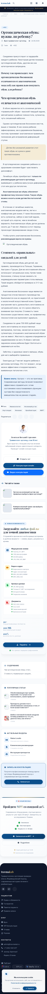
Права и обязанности (12, 900)
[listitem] (3, 889)
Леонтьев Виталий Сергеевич (23, 437)
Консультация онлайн (25, 465)
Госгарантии (8, 904)
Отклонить (16, 988)
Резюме (7, 933)
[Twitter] (32, 416)
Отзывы (7, 929)
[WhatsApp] (26, 416)
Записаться (25, 782)
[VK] (20, 416)
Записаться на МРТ (23, 836)
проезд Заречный (10, 952)
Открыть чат (25, 459)
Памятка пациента (11, 907)
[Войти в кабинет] (43, 3)
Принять (30, 988)
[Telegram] (14, 416)
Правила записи (10, 911)
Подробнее (25, 843)
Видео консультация (19, 472)
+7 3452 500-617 (10, 948)
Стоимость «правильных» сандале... (18, 674)
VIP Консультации (10, 926)
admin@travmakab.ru (11, 944)
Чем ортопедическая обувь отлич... (17, 670)
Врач (5, 922)
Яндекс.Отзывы (10, 955)
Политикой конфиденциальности (23, 983)
